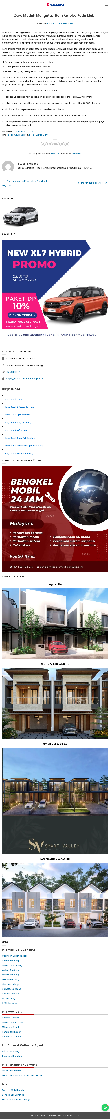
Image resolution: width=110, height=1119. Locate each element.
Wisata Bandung (10, 1051)
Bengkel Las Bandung (13, 1094)
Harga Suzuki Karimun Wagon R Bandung (24, 445)
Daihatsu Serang (10, 1017)
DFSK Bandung (9, 1003)
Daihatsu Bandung (11, 988)
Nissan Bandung (10, 984)
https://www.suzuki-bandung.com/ (24, 378)
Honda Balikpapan (11, 1031)
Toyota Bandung (10, 979)
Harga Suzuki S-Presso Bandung (19, 407)
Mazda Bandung (10, 974)
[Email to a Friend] (57, 144)
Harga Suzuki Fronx (13, 399)
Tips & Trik (54, 153)
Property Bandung (11, 1070)
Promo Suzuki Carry (22, 131)
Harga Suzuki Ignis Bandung (17, 414)
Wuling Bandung (10, 970)
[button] (106, 4)
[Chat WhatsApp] (105, 1107)
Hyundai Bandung (11, 993)
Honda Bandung (10, 960)
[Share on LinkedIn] (67, 144)
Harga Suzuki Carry (16, 134)
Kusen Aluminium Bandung (16, 1099)
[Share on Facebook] (47, 144)
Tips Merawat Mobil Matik (90, 182)
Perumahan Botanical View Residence (22, 1075)
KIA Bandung (8, 998)
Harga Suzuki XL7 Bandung (17, 430)
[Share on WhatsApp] (43, 144)
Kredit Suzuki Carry (39, 134)
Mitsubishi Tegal (10, 1027)
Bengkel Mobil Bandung (14, 1090)
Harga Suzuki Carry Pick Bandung (20, 438)
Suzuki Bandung (66, 23)
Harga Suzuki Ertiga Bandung (18, 422)
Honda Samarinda (11, 1036)
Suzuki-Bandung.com (40, 1115)
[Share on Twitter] (52, 144)
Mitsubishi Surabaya (12, 1022)
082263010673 (13, 372)
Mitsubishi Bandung (12, 965)
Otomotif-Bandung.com (14, 955)
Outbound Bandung (12, 1056)
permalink (76, 153)
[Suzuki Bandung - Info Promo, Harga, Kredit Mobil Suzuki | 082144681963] (55, 4)
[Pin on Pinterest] (62, 144)
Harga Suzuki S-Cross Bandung (19, 453)
